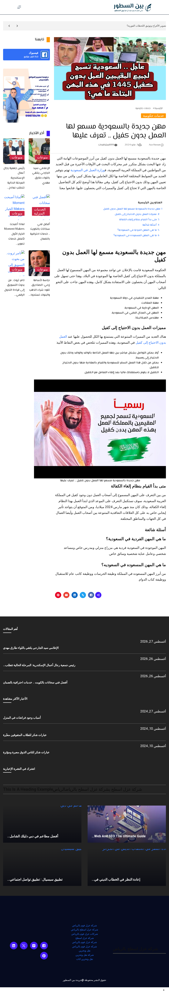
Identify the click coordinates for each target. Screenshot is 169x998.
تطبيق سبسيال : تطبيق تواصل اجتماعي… (34, 879)
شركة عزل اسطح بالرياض (84, 929)
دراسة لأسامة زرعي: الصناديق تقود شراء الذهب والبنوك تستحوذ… (39, 287)
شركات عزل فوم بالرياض (84, 933)
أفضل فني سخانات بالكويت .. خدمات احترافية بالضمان (40, 231)
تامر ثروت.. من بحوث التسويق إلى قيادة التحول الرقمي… (14, 287)
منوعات (42, 157)
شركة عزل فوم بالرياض (84, 925)
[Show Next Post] (9, 26)
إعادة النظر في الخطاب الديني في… (116, 879)
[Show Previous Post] (17, 26)
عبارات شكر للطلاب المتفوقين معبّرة (25, 735)
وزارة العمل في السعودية (87, 170)
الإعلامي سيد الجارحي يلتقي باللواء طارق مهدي (41, 175)
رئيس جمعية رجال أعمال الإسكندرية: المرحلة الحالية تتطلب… (39, 665)
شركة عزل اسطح (84, 938)
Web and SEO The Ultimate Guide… (119, 836)
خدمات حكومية (143, 108)
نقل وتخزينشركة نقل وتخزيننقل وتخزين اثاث (84, 955)
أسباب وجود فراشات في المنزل (22, 717)
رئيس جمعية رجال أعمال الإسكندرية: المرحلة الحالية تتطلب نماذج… (14, 178)
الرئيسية (159, 108)
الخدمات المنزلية (40, 211)
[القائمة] (19, 7)
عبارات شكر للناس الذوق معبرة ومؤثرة (26, 752)
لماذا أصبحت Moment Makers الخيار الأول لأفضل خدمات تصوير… (14, 234)
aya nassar (155, 145)
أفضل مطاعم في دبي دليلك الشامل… (32, 836)
